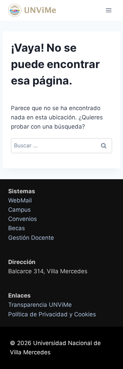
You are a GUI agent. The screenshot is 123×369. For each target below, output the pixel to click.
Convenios (22, 218)
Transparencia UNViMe (40, 304)
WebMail (20, 200)
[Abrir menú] (108, 10)
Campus (19, 209)
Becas (16, 228)
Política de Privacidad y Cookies (52, 314)
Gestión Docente (31, 237)
